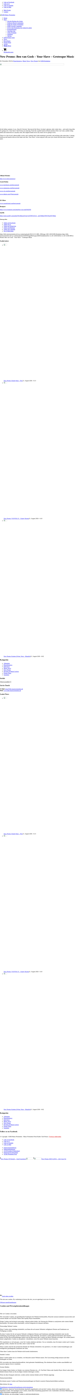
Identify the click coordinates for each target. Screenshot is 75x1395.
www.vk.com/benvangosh (7, 191)
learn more (5, 1302)
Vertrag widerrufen (55, 1136)
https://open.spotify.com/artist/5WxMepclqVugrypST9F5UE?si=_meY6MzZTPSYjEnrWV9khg (28, 216)
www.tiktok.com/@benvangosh (9, 194)
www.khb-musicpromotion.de (12, 690)
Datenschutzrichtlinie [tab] (6, 1378)
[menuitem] (39, 10)
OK (1, 1302)
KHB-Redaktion (45, 61)
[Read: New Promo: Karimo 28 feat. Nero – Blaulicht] (5, 520)
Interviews (7, 666)
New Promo (34, 61)
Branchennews (17, 61)
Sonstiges (6, 675)
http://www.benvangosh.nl (7, 179)
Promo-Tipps (7, 673)
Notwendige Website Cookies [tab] (8, 1326)
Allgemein (7, 663)
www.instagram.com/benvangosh (9, 188)
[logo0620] (7, 15)
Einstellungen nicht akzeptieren (24, 1387)
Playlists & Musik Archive (11, 671)
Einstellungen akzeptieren (7, 1387)
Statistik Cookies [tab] (5, 1354)
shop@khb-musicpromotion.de (14, 689)
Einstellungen (12, 1302)
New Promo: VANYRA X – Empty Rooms (16, 518)
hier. (11, 1384)
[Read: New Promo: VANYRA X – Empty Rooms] (5, 383)
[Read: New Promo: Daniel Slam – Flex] (5, 245)
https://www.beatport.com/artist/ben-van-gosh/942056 (15, 209)
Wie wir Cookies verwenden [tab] (8, 1313)
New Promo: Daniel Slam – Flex (13, 380)
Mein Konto (7, 10)
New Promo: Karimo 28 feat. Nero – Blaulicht (17, 656)
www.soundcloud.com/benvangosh (10, 203)
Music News (26, 61)
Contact (6, 12)
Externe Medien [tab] (4, 1367)
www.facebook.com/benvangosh (9, 185)
